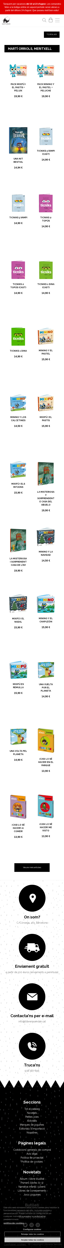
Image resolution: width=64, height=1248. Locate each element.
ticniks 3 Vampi (18, 217)
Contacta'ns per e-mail (32, 1015)
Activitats (32, 1120)
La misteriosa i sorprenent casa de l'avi (18, 561)
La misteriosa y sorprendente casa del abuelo (45, 498)
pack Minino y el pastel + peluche (45, 87)
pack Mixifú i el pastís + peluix (18, 87)
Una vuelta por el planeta (46, 687)
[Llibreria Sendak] (6, 21)
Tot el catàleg (32, 1109)
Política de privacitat (32, 1157)
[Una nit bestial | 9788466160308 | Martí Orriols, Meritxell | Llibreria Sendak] (18, 140)
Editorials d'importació (32, 1128)
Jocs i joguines (32, 1194)
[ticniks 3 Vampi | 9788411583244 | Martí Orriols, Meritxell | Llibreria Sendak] (18, 203)
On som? (32, 917)
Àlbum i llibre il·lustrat (32, 1178)
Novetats (32, 1112)
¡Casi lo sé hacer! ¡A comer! (18, 828)
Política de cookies (32, 1161)
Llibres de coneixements (32, 1190)
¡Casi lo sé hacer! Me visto (45, 827)
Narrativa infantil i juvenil (32, 1186)
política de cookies (14, 1223)
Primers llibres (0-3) (32, 1182)
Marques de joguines (32, 1124)
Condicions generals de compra (32, 1149)
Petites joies (32, 1116)
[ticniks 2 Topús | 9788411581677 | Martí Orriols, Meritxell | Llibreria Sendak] (46, 203)
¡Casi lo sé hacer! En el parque (46, 762)
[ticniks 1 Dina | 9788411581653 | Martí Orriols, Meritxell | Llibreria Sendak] (18, 336)
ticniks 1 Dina (18, 351)
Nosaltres (32, 1132)
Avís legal (32, 1153)
